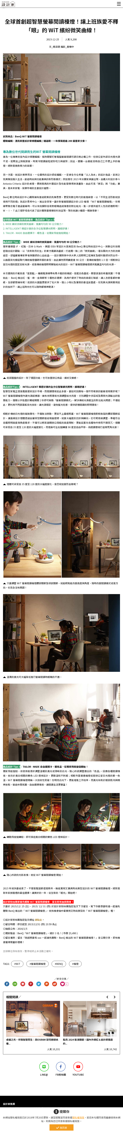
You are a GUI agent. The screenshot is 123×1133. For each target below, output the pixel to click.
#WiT (17, 964)
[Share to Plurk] (46, 984)
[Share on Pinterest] (30, 984)
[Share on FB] (6, 984)
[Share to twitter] (38, 984)
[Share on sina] (54, 984)
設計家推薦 (9, 1104)
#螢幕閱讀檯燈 (37, 964)
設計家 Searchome (8, 5)
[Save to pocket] (22, 984)
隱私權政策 (78, 1117)
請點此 (39, 919)
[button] (107, 997)
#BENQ (59, 964)
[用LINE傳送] (14, 984)
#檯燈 (75, 964)
